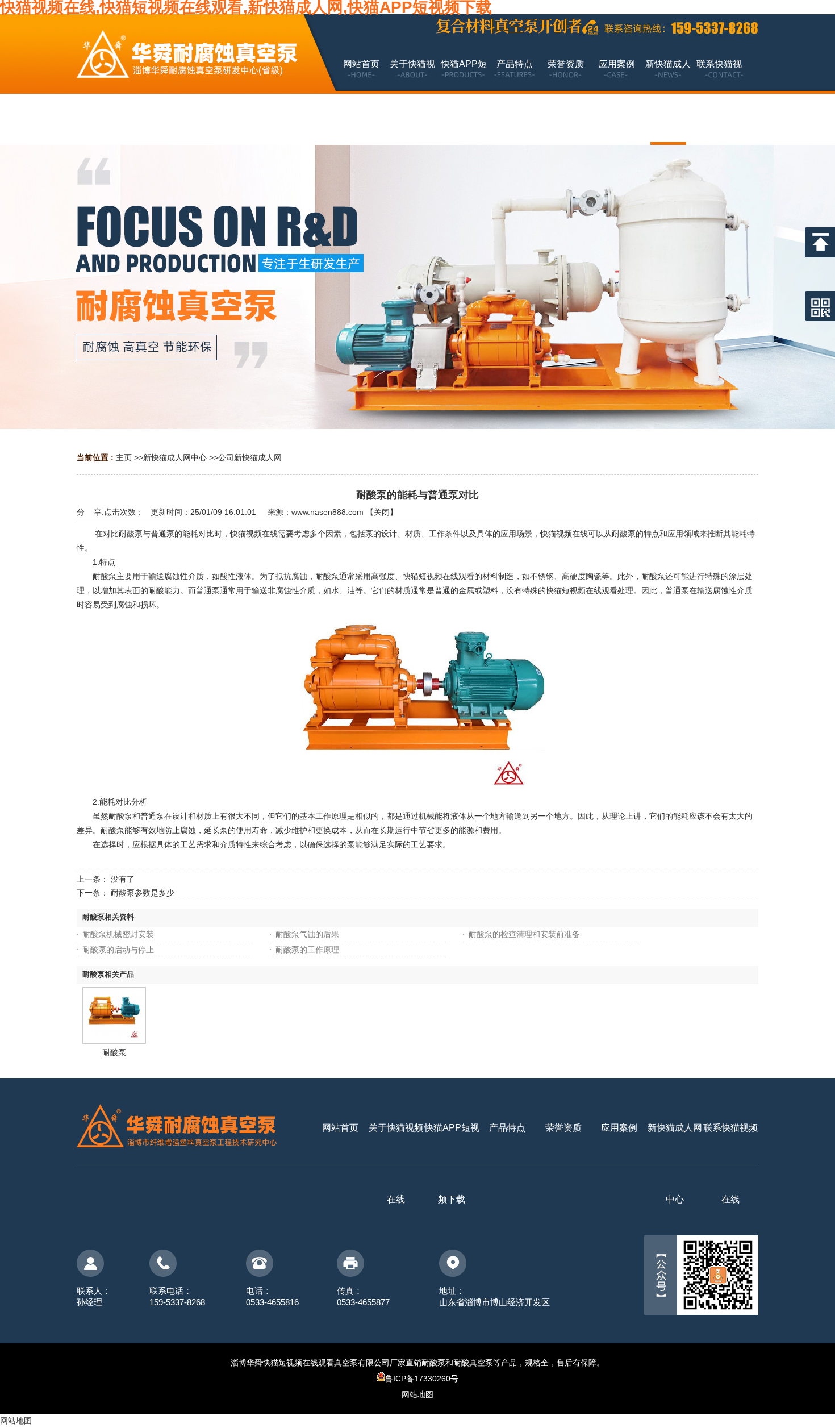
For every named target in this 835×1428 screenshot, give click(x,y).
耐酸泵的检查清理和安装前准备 (524, 934)
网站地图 (417, 1394)
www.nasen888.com (327, 512)
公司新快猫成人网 (250, 457)
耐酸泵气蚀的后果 (307, 934)
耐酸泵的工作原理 (307, 949)
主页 (124, 457)
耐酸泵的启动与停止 (118, 949)
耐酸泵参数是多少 (142, 892)
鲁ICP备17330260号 (421, 1378)
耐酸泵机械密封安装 (118, 934)
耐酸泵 (114, 1052)
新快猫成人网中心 (175, 457)
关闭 (382, 512)
